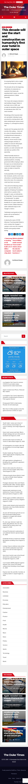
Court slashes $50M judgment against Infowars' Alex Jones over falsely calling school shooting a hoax (13, 564)
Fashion (5, 612)
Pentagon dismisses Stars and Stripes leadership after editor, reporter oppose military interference (14, 484)
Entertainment (7, 608)
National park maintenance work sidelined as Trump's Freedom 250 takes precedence (12, 492)
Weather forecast (14, 370)
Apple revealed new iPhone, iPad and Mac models (14, 297)
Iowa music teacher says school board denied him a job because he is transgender (13, 557)
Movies (5, 628)
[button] (25, 17)
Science (5, 645)
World (4, 661)
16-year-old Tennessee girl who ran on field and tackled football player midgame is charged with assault (13, 514)
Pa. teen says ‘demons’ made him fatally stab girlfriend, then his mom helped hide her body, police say (12, 523)
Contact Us (18, 778)
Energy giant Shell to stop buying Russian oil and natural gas (13, 733)
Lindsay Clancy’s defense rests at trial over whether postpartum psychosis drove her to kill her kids (13, 547)
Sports (4, 649)
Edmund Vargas (14, 54)
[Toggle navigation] (14, 17)
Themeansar (14, 773)
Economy (5, 600)
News (3, 27)
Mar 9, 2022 (8, 739)
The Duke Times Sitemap (20, 781)
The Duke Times (14, 7)
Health (5, 624)
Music (4, 632)
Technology (9, 27)
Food (4, 620)
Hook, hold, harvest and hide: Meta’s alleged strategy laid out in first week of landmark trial (14, 434)
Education (6, 604)
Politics (5, 641)
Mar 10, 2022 (8, 688)
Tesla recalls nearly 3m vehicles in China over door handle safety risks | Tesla (13, 469)
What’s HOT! (8, 418)
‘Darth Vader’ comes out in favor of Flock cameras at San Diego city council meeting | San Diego (12, 424)
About (13, 778)
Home (9, 778)
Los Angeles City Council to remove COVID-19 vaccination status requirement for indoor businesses (14, 278)
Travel (4, 657)
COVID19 (5, 596)
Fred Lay (17, 739)
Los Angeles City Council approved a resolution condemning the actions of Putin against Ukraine (13, 397)
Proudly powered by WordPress (9, 770)
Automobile (6, 588)
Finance (5, 616)
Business (5, 592)
